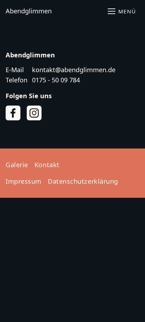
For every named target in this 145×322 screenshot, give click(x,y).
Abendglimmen (29, 11)
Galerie (17, 164)
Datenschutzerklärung (83, 181)
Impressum (24, 181)
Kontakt (46, 164)
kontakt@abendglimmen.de (73, 69)
